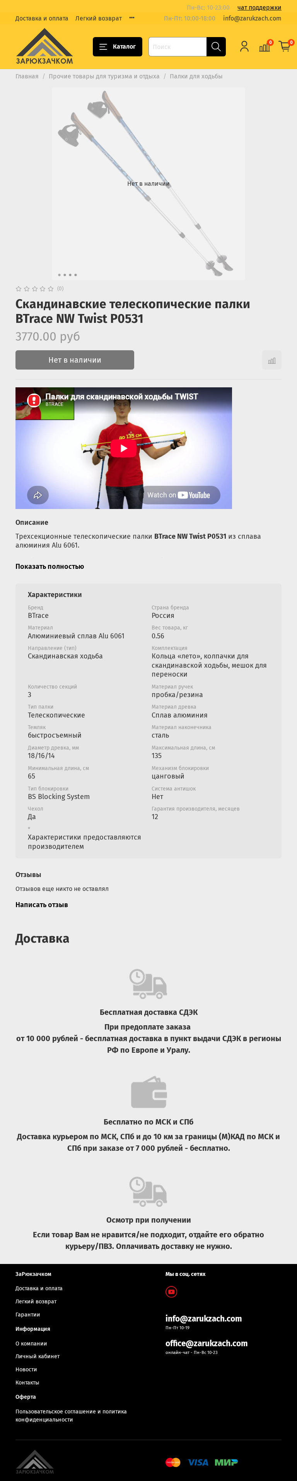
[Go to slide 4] (76, 275)
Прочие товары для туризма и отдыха (104, 76)
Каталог (124, 46)
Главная (27, 76)
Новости (26, 1369)
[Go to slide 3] (70, 275)
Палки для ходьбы (196, 76)
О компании (31, 1343)
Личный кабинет (37, 1356)
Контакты (27, 1382)
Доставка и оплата (41, 18)
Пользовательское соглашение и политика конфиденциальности (71, 1415)
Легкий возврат (98, 18)
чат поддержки (259, 7)
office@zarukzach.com (207, 1344)
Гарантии (27, 1314)
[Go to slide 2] (65, 275)
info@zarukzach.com (252, 18)
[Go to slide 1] (59, 275)
